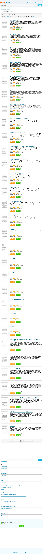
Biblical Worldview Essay (16, 201)
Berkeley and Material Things (17, 104)
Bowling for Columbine (16, 368)
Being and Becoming (15, 34)
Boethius (12, 326)
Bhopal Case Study (14, 187)
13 (26, 16)
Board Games (13, 313)
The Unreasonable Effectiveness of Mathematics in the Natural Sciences (11, 485)
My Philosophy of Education (5, 511)
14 (28, 16)
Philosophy (2, 489)
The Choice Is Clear (3, 482)
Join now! (32, 2)
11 (22, 16)
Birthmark (12, 229)
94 (31, 16)
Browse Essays (27, 2)
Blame (11, 286)
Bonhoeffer (12, 354)
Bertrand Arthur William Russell (18, 132)
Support (40, 2)
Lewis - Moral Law (3, 492)
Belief (11, 47)
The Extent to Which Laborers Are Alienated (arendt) (8, 506)
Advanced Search (4, 461)
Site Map (26, 552)
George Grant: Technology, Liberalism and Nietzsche (8, 494)
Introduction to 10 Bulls (4, 478)
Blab (11, 243)
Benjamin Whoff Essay (15, 62)
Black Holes (13, 258)
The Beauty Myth (3, 513)
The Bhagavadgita (3, 473)
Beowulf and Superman (16, 76)
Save (19, 29)
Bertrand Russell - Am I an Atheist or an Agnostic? (22, 146)
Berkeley (12, 90)
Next (34, 16)
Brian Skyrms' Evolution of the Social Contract (21, 383)
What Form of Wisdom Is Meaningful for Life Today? (8, 501)
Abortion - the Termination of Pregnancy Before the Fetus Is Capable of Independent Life (13, 496)
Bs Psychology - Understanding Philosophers (21, 412)
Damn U (2, 515)
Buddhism (12, 426)
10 (20, 16)
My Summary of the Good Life (5, 499)
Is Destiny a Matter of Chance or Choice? (7, 510)
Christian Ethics (3, 471)
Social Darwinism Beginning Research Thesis (7, 470)
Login (36, 2)
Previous (8, 16)
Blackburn (12, 272)
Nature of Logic (3, 503)
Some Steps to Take (4, 504)
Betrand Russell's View (15, 173)
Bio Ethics (12, 215)
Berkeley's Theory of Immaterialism (19, 118)
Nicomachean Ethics (4, 466)
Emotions (2, 480)
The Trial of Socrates (4, 497)
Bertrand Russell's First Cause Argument (20, 159)
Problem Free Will (3, 475)
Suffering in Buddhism (4, 468)
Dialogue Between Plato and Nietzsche (6, 508)
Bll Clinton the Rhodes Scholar (17, 299)
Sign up (21, 526)
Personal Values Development (5, 490)
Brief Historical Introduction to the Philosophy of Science (24, 398)
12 (24, 16)
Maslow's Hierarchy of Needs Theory (6, 487)
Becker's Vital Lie (14, 20)
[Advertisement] (21, 451)
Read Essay (12, 29)
